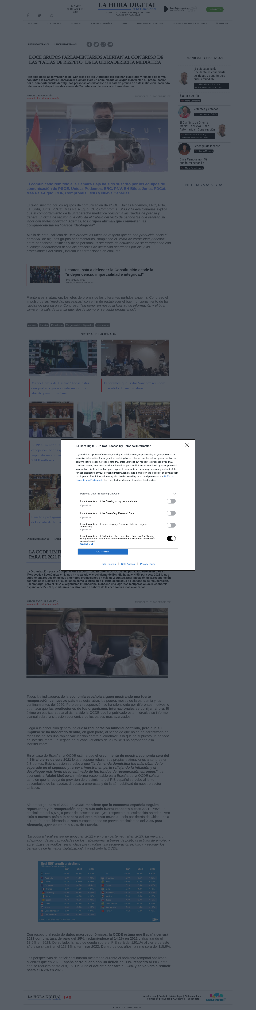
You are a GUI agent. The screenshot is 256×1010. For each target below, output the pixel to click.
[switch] (171, 501)
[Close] (188, 446)
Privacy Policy (147, 564)
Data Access (128, 564)
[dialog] (128, 505)
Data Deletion (108, 564)
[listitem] (128, 493)
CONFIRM (102, 551)
